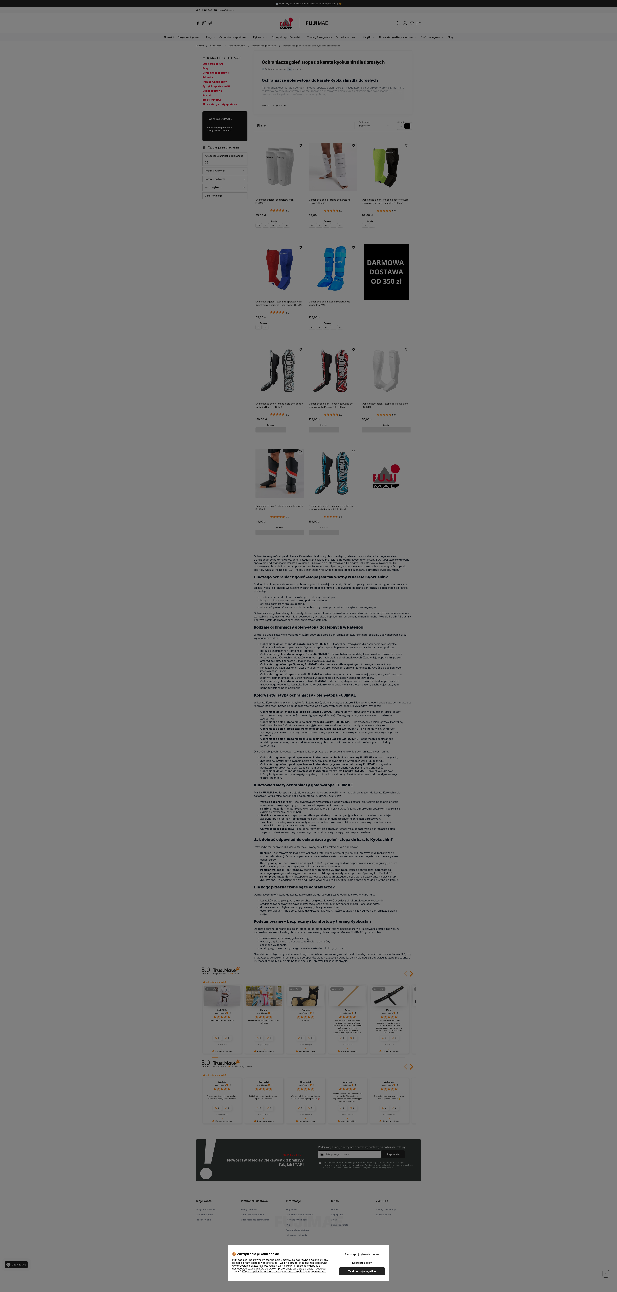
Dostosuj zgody (362, 1262)
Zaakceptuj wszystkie (362, 1271)
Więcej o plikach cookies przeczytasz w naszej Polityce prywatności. (284, 1271)
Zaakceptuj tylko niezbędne (362, 1254)
